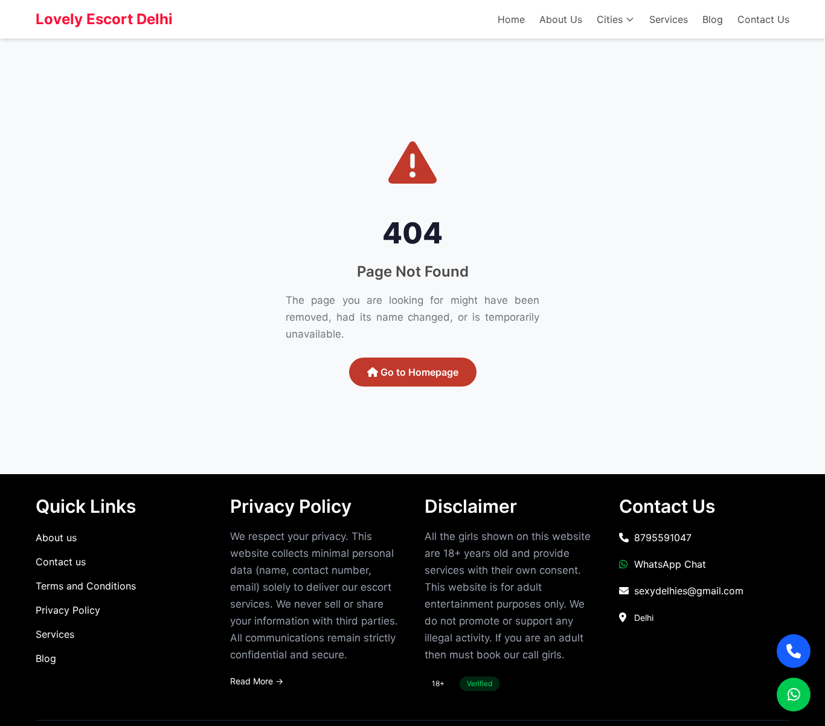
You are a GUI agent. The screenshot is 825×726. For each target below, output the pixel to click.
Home (511, 19)
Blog (712, 19)
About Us (560, 19)
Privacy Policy (68, 610)
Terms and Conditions (86, 586)
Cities (610, 19)
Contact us (61, 562)
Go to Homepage (418, 372)
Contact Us (763, 19)
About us (56, 538)
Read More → (256, 681)
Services (668, 19)
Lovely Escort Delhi (104, 19)
